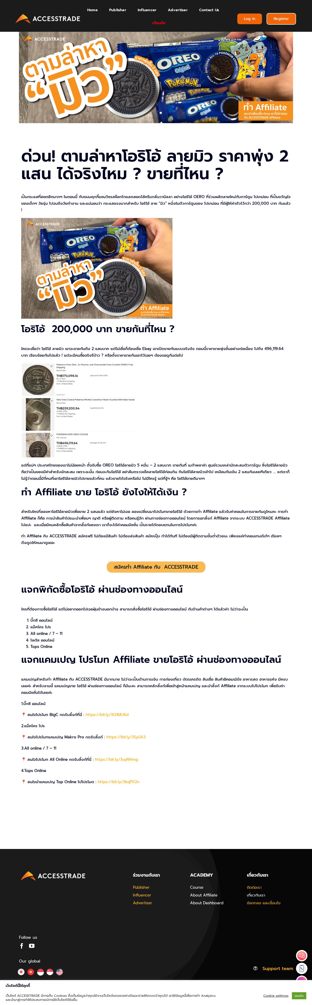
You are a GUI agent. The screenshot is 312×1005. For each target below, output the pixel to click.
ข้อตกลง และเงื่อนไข (263, 903)
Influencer (142, 895)
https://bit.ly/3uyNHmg (116, 759)
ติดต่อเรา (254, 887)
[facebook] (21, 946)
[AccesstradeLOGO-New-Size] (48, 14)
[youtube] (31, 946)
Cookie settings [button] (275, 996)
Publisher (141, 887)
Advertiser (142, 903)
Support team (277, 968)
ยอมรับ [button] (299, 996)
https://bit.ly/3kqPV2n (118, 782)
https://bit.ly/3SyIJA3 (126, 737)
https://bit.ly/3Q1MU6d (107, 715)
